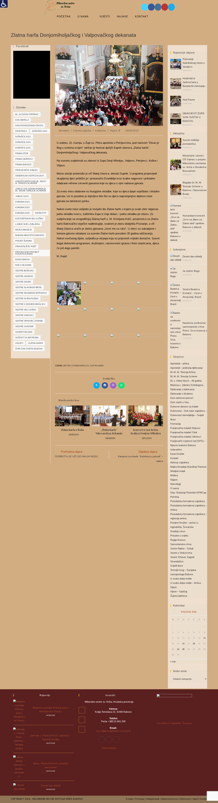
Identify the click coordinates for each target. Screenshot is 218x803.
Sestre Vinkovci (24, 315)
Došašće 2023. (23, 137)
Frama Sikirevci (24, 159)
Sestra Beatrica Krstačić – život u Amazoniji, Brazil (192, 293)
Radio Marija (22, 259)
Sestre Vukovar (24, 326)
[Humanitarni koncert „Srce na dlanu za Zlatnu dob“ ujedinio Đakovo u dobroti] (175, 223)
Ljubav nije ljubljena (27, 224)
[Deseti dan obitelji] (175, 258)
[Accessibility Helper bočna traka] (4, 4)
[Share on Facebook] (105, 385)
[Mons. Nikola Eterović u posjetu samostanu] (19, 766)
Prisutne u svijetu (179, 535)
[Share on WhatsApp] (121, 385)
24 (178, 649)
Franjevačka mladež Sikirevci (185, 436)
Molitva (174, 475)
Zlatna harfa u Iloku (72, 429)
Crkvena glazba (82, 130)
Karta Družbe (177, 453)
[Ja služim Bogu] (175, 272)
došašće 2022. (40, 131)
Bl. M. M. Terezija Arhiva (182, 372)
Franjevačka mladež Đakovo (185, 428)
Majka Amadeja (23, 230)
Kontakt (174, 458)
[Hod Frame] (175, 101)
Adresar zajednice (179, 462)
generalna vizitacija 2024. (29, 176)
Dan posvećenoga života (29, 125)
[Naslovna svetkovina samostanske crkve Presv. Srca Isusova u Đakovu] (175, 330)
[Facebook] (101, 739)
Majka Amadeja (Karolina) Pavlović (188, 466)
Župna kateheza (178, 595)
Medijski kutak (177, 471)
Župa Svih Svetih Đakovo (28, 349)
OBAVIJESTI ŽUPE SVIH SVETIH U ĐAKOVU (193, 117)
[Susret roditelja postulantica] (175, 143)
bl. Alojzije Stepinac (26, 114)
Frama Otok (21, 153)
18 (183, 643)
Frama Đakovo (23, 164)
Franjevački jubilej (26, 170)
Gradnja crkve (177, 531)
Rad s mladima (23, 265)
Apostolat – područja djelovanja (186, 367)
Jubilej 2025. (22, 196)
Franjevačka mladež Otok (183, 432)
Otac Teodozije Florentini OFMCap (188, 492)
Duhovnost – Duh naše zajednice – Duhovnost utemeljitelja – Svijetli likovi (188, 415)
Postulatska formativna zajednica (187, 501)
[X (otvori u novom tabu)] (144, 7)
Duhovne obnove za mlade (184, 406)
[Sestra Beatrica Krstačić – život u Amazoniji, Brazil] (175, 294)
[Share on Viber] (113, 385)
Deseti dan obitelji (192, 256)
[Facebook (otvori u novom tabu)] (151, 7)
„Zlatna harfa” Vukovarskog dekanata (109, 431)
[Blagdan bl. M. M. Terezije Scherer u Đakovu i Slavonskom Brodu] (175, 189)
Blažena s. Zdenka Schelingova (186, 385)
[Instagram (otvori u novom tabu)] (158, 7)
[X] (116, 739)
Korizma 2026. (22, 213)
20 (194, 643)
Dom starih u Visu (179, 402)
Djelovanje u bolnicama (182, 389)
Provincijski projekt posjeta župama (27, 253)
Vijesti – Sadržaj (178, 591)
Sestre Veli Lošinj (25, 310)
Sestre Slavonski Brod (28, 287)
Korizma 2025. (22, 207)
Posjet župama (23, 241)
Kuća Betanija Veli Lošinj (29, 218)
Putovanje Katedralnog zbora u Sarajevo (194, 63)
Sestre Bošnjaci (24, 271)
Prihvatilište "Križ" (25, 246)
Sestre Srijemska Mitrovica (31, 293)
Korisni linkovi (109, 748)
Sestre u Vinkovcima (181, 552)
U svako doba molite (181, 578)
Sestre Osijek (23, 282)
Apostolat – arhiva (179, 363)
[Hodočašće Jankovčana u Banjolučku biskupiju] (175, 83)
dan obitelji (22, 120)
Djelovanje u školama (181, 393)
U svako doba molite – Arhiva (185, 583)
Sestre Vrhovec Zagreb (29, 321)
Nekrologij (175, 484)
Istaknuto (100, 130)
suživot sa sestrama (27, 337)
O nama (174, 488)
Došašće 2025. (23, 148)
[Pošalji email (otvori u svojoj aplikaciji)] (171, 7)
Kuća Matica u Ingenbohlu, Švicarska (174, 723)
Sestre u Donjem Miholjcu (76, 366)
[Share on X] (96, 385)
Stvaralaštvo (176, 561)
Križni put (40, 213)
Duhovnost (185, 799)
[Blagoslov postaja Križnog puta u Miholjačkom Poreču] (19, 711)
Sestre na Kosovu (169, 799)
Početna (174, 497)
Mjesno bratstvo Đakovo (29, 235)
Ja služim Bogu (191, 271)
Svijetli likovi (176, 565)
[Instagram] (109, 739)
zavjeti (19, 343)
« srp (173, 661)
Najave (174, 479)
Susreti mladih (23, 332)
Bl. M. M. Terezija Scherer (183, 376)
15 (204, 638)
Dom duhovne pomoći (181, 398)
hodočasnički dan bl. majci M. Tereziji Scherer (30, 182)
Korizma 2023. (22, 202)
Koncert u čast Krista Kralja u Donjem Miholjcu (146, 431)
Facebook (22, 46)
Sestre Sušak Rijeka (26, 298)
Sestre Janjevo (24, 276)
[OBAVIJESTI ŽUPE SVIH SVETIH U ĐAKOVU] (175, 118)
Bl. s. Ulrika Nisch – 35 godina (186, 380)
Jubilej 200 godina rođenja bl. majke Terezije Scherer (30, 190)
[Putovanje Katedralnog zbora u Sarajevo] (175, 64)
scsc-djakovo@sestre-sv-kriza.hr (113, 731)
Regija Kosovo (177, 540)
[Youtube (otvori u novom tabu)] (164, 7)
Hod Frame (189, 99)
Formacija (175, 423)
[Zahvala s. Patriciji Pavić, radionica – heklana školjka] (19, 738)
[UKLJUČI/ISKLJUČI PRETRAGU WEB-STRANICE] (160, 16)
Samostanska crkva (180, 544)
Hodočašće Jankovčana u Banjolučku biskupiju (194, 82)
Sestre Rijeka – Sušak (182, 548)
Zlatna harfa (97, 366)
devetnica (21, 131)
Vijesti (113, 130)
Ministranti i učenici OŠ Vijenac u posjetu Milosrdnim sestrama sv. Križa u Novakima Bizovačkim (194, 163)
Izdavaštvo (176, 449)
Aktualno (64, 130)
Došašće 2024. (23, 142)
